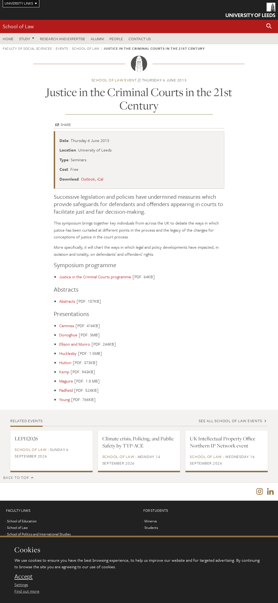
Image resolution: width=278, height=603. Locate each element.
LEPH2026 (26, 438)
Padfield (66, 390)
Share (66, 124)
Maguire (66, 381)
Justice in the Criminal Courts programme (95, 277)
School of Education (22, 521)
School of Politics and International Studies (39, 534)
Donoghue (68, 335)
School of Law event (114, 80)
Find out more (26, 591)
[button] (269, 26)
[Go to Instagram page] (259, 491)
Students (151, 527)
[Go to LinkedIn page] (270, 491)
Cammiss (66, 326)
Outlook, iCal (92, 179)
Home (8, 39)
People (116, 39)
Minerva (150, 521)
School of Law (18, 26)
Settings (21, 585)
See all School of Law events (230, 421)
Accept (23, 576)
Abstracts (67, 301)
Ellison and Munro (74, 344)
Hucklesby (68, 353)
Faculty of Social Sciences (27, 48)
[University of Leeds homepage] (250, 10)
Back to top (16, 477)
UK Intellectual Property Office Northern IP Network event (222, 442)
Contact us (139, 39)
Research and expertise (62, 39)
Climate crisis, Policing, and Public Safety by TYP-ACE (138, 442)
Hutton (65, 362)
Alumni (97, 39)
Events (62, 48)
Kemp (64, 372)
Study (24, 39)
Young (64, 399)
